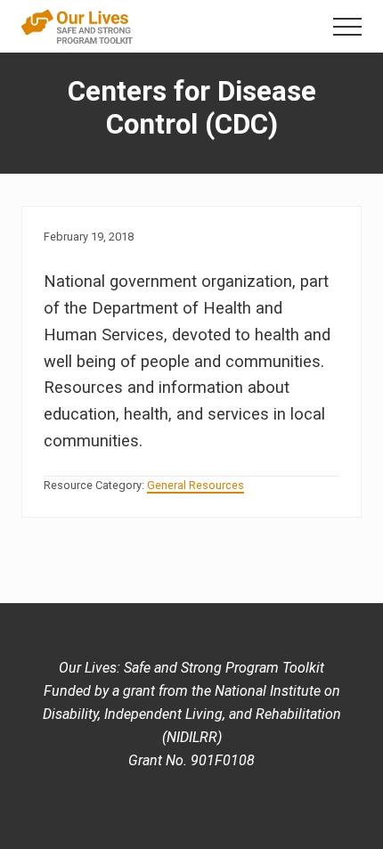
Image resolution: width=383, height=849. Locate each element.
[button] (347, 26)
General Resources (195, 485)
